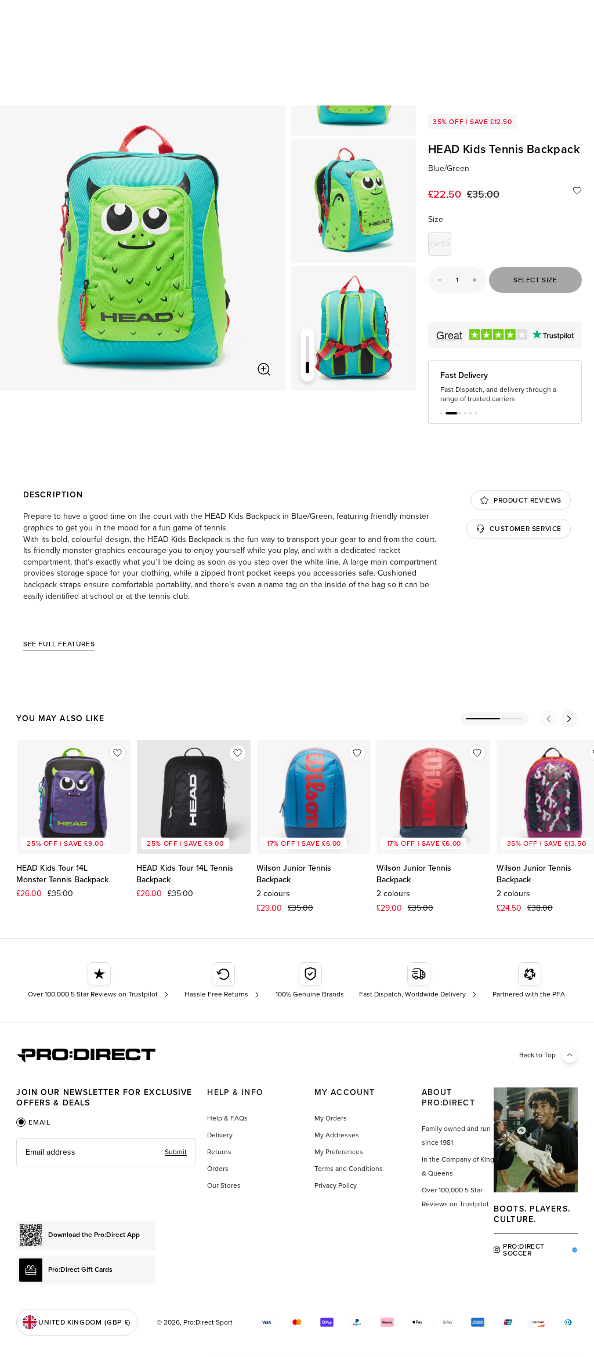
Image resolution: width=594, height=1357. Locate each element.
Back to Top (537, 1055)
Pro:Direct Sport (208, 1322)
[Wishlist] (577, 190)
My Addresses (336, 1135)
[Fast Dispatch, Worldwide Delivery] (419, 980)
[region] (142, 248)
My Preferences (338, 1152)
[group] (353, 201)
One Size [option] (439, 245)
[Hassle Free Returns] (223, 980)
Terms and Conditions (348, 1168)
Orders (218, 1168)
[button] (441, 413)
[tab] (33, 1122)
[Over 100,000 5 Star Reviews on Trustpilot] (99, 980)
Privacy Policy (335, 1185)
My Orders (330, 1118)
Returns (219, 1152)
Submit (176, 1152)
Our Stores (224, 1185)
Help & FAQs (227, 1118)
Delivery (220, 1135)
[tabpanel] (105, 1152)
